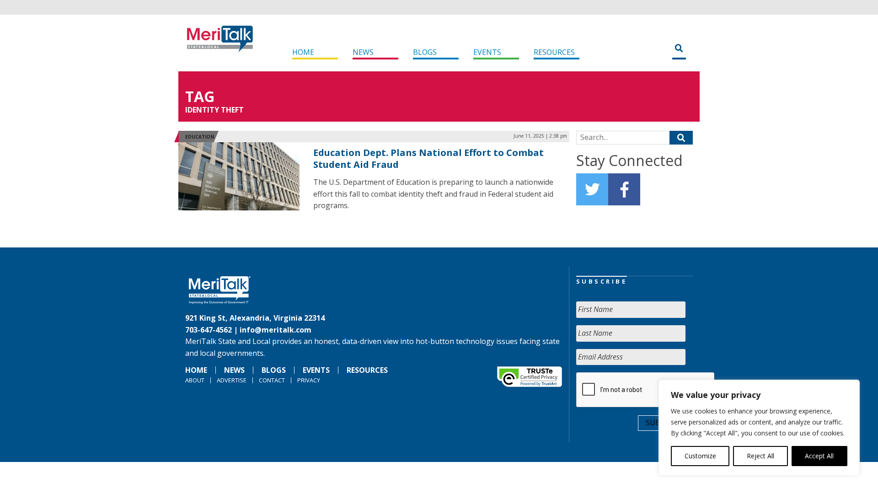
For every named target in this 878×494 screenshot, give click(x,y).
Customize (700, 455)
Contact (272, 380)
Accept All (819, 455)
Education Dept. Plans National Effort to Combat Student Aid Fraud (428, 158)
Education (199, 137)
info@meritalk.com (275, 330)
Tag (199, 96)
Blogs (425, 52)
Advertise (231, 380)
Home (303, 52)
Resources (554, 52)
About (194, 380)
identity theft (214, 110)
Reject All (760, 455)
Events (487, 52)
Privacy (308, 380)
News (363, 52)
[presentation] (645, 390)
